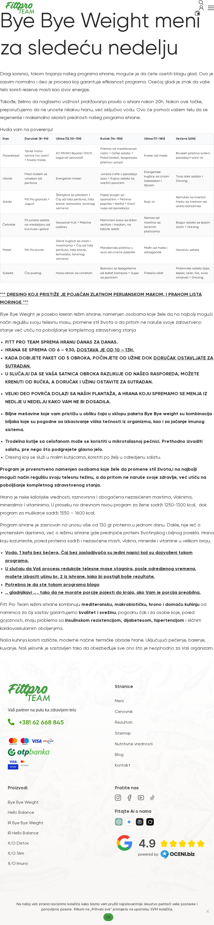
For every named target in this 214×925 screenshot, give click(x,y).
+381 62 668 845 (41, 722)
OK (108, 917)
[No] (207, 911)
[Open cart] (197, 13)
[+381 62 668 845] (11, 722)
